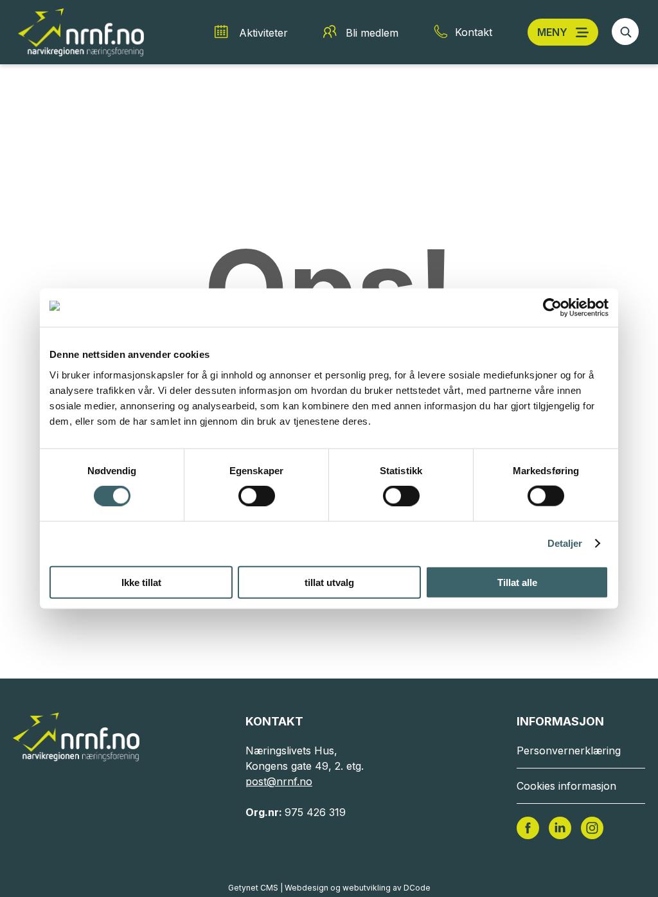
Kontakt (473, 32)
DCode (417, 888)
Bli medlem (372, 32)
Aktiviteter (263, 32)
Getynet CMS (253, 888)
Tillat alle (517, 581)
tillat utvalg (329, 581)
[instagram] (592, 827)
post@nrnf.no (278, 781)
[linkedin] (560, 827)
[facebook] (528, 827)
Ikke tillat (141, 581)
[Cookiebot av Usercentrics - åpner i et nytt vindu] (552, 307)
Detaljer (565, 543)
